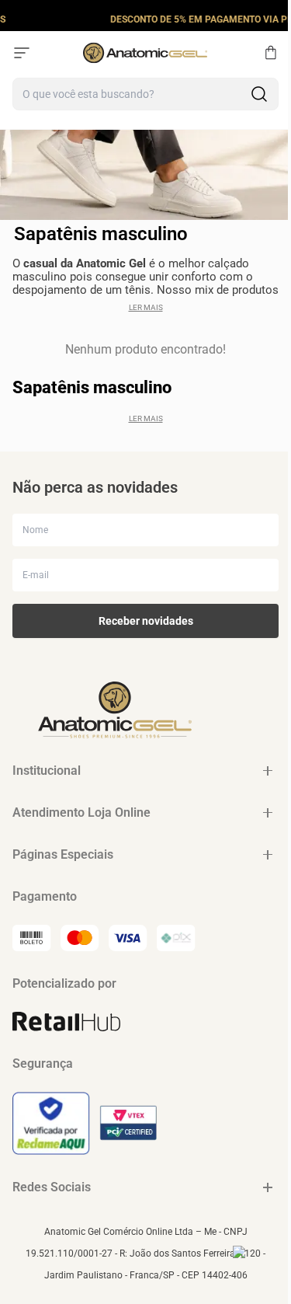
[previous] (16, 19)
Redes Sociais (51, 1187)
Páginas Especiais (62, 854)
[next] (275, 19)
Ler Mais (146, 307)
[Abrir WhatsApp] (252, 1265)
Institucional (46, 770)
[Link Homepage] (145, 52)
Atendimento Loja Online (81, 812)
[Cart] (271, 53)
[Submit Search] (259, 94)
